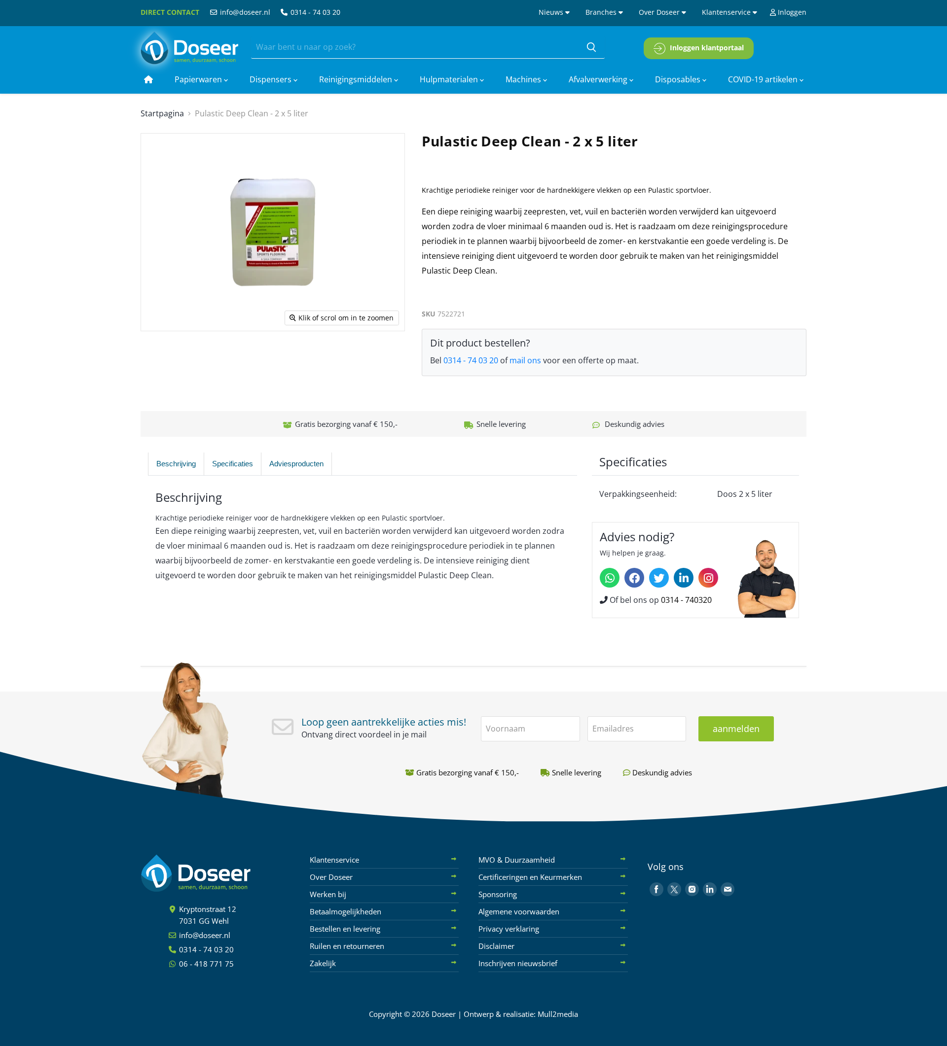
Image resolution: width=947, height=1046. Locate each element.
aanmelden (736, 728)
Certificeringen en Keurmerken (530, 877)
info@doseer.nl (244, 12)
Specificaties (232, 463)
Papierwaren (199, 79)
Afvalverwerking (599, 79)
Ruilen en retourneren (347, 946)
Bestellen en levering (345, 929)
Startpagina (162, 113)
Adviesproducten (296, 463)
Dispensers (271, 79)
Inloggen (791, 12)
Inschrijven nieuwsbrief (517, 963)
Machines (524, 79)
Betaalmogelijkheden (345, 911)
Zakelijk (323, 963)
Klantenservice (727, 12)
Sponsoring (497, 894)
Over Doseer (660, 12)
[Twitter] (659, 578)
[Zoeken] (591, 47)
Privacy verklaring (508, 929)
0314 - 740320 (686, 599)
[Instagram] (708, 578)
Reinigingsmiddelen (356, 79)
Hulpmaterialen (450, 79)
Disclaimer (496, 946)
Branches (602, 12)
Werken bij (328, 894)
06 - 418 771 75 (205, 964)
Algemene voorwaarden (518, 911)
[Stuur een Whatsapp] (609, 578)
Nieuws (552, 12)
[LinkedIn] (683, 578)
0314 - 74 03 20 (314, 12)
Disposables (678, 79)
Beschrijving (176, 463)
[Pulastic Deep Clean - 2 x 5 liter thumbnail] (168, 359)
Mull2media (558, 1014)
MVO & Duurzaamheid (516, 860)
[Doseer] (215, 873)
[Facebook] (634, 578)
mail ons (525, 360)
